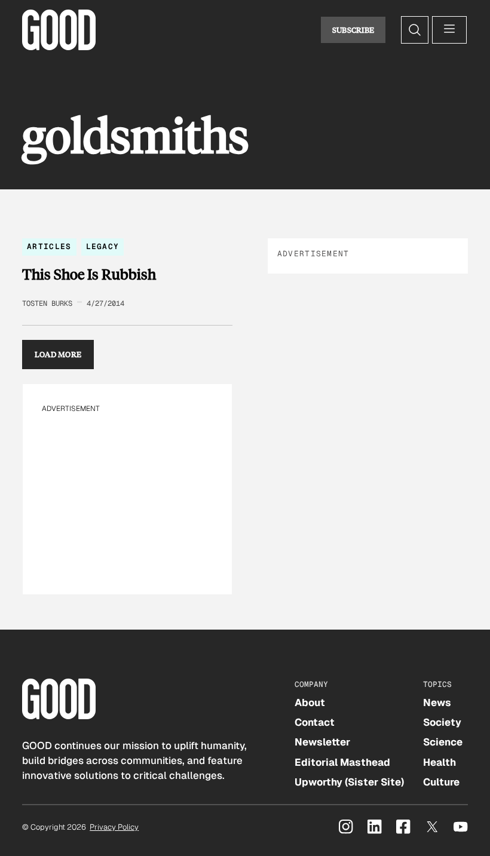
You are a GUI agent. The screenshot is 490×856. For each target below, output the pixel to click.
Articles (49, 246)
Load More (58, 354)
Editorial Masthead (342, 762)
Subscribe (353, 30)
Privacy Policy (114, 827)
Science (443, 741)
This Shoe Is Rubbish (89, 274)
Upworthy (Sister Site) (349, 781)
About (310, 702)
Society (442, 722)
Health (439, 762)
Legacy (103, 246)
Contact (315, 722)
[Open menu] (449, 30)
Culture (441, 781)
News (437, 702)
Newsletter (322, 741)
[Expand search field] (414, 30)
